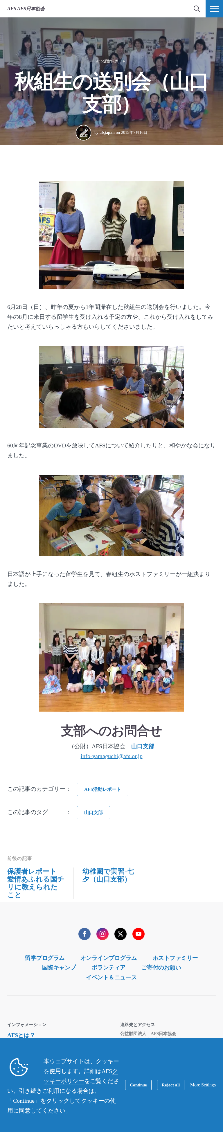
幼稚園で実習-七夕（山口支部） (108, 875)
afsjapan (107, 132)
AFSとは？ (21, 1035)
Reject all (171, 1085)
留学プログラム (45, 958)
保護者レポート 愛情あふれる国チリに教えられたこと (35, 883)
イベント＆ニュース (111, 977)
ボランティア (109, 967)
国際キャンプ (59, 967)
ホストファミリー (175, 958)
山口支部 (142, 746)
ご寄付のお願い (161, 967)
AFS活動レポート (110, 61)
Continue (138, 1085)
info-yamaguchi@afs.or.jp (112, 756)
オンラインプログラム (108, 958)
